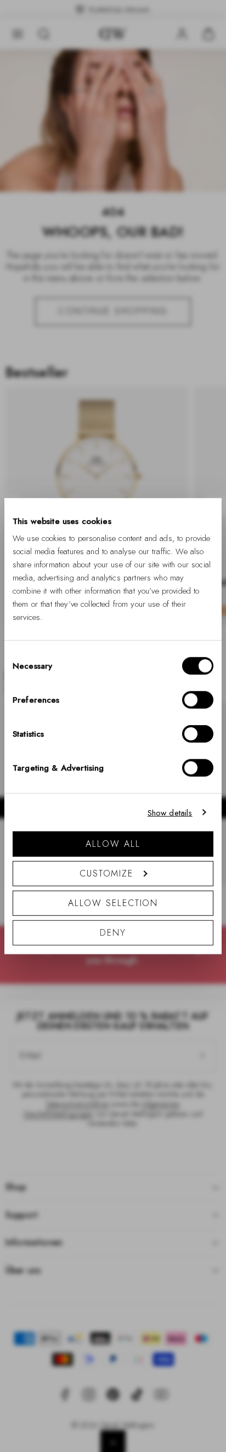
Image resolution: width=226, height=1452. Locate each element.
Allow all (113, 844)
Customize (106, 873)
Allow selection (113, 903)
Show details (170, 812)
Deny (113, 932)
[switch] (197, 700)
